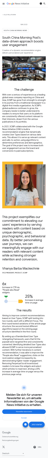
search (44, 3)
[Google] (6, 432)
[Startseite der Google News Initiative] (18, 3)
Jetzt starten (36, 424)
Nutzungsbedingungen (10, 440)
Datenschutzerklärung (10, 437)
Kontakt (24, 418)
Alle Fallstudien (10, 14)
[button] (13, 453)
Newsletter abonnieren (24, 412)
